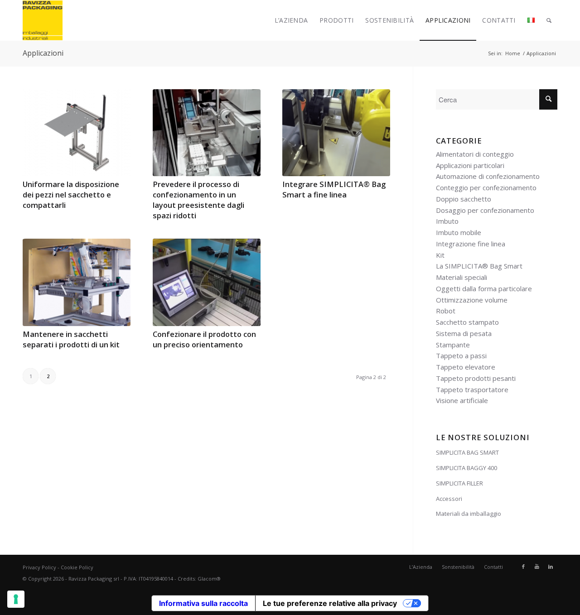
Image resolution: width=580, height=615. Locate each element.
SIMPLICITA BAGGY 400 (466, 468)
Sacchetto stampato (467, 322)
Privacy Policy (39, 567)
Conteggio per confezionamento (486, 187)
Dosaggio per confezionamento (485, 210)
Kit (440, 254)
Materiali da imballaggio (468, 513)
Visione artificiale (462, 400)
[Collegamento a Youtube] (537, 566)
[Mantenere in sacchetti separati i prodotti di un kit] (76, 282)
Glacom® (209, 578)
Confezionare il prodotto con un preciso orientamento (204, 339)
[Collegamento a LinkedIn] (550, 566)
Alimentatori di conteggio (475, 154)
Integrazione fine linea (470, 243)
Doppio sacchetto (463, 198)
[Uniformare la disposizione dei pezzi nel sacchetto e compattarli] (76, 132)
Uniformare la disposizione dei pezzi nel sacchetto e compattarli (71, 194)
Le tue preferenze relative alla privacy (330, 603)
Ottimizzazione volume (472, 299)
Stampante (453, 344)
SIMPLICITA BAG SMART (467, 452)
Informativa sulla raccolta (203, 603)
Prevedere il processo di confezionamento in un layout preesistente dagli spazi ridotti (198, 200)
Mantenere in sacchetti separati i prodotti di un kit (71, 339)
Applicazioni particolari (470, 165)
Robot (445, 310)
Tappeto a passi (461, 355)
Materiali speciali (461, 277)
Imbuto (447, 221)
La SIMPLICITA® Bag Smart (479, 265)
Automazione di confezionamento (488, 176)
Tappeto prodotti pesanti (476, 378)
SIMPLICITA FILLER (459, 483)
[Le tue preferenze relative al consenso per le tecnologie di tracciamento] (15, 599)
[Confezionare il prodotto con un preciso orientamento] (207, 282)
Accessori (449, 499)
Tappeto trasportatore (472, 389)
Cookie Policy (77, 567)
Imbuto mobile (458, 232)
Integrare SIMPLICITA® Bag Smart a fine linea (334, 189)
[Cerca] (549, 20)
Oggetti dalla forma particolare (484, 288)
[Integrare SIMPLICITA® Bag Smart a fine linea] (336, 132)
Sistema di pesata (464, 333)
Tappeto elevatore (465, 366)
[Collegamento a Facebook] (523, 566)
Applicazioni (43, 53)
